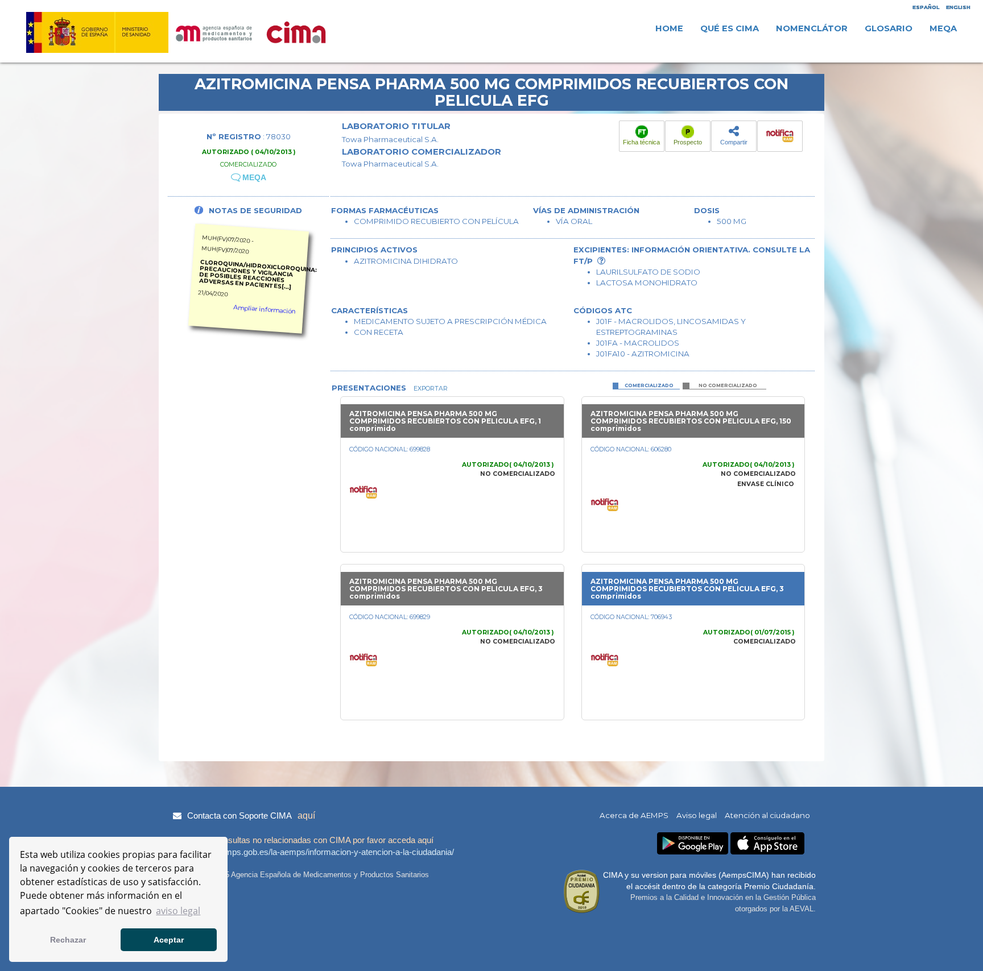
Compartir (733, 142)
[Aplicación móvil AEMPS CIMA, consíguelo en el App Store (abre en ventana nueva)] (767, 843)
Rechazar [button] (68, 939)
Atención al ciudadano (767, 815)
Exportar (430, 388)
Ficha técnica (641, 142)
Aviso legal (696, 815)
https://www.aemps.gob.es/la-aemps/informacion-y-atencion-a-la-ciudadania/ (312, 852)
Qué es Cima (729, 28)
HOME (669, 28)
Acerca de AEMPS (634, 815)
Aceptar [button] (169, 939)
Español (925, 7)
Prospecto (688, 142)
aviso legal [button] (178, 910)
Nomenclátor (812, 28)
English (958, 7)
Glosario (888, 28)
